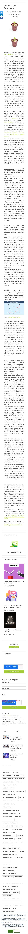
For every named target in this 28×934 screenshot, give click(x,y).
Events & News (6, 772)
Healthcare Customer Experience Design (13, 883)
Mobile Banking (18, 800)
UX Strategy (15, 16)
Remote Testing (11, 794)
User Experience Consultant (10, 797)
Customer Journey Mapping (10, 854)
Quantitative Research (9, 804)
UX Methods (6, 860)
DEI (4, 794)
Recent (5, 731)
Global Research (7, 826)
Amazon (10, 122)
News (4, 778)
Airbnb (14, 118)
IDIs (20, 842)
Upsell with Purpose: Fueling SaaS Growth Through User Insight (15, 737)
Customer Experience (8, 791)
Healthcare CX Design (15, 879)
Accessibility (18, 816)
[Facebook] (1, 18)
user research (8, 54)
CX (14, 835)
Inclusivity (18, 838)
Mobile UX (10, 778)
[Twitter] (1, 12)
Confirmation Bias (7, 876)
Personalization (7, 835)
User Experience (7, 775)
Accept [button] (10, 931)
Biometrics (16, 892)
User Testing (6, 829)
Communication (7, 895)
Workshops (21, 851)
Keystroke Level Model (8, 911)
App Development (7, 807)
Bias (4, 845)
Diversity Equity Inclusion (9, 813)
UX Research (15, 772)
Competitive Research (8, 781)
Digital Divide (6, 908)
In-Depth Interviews (8, 838)
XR (23, 797)
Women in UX (13, 851)
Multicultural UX (7, 800)
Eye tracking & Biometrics (9, 785)
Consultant (17, 902)
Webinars (13, 860)
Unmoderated (14, 886)
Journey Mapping (20, 791)
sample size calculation (9, 889)
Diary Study (20, 835)
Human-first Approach (9, 832)
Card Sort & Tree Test (17, 829)
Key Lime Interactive (14, 552)
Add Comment (14, 647)
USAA (5, 122)
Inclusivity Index (18, 826)
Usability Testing (19, 778)
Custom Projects (7, 905)
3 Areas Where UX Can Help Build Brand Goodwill (14, 582)
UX (23, 775)
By (14, 12)
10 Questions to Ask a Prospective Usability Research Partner (14, 517)
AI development (7, 892)
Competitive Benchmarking (10, 867)
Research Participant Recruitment (12, 848)
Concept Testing (7, 902)
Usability (5, 851)
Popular (17, 731)
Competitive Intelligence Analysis (11, 898)
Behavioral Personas (8, 819)
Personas (10, 845)
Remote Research (7, 857)
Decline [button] (17, 931)
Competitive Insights (8, 870)
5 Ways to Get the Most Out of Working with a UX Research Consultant (16, 746)
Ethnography (18, 876)
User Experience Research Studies (11, 810)
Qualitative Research (8, 788)
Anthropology (7, 864)
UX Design (18, 781)
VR (20, 797)
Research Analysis (18, 857)
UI (19, 813)
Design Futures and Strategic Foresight (13, 630)
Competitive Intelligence (9, 873)
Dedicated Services (18, 905)
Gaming (5, 879)
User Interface (16, 775)
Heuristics (6, 886)
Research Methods (7, 769)
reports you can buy (18, 133)
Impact (14, 908)
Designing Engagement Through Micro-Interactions (16, 755)
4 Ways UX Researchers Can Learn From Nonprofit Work (12, 606)
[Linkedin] (1, 15)
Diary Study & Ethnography (10, 823)
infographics (7, 133)
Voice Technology (7, 816)
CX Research (14, 842)
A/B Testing (6, 842)
